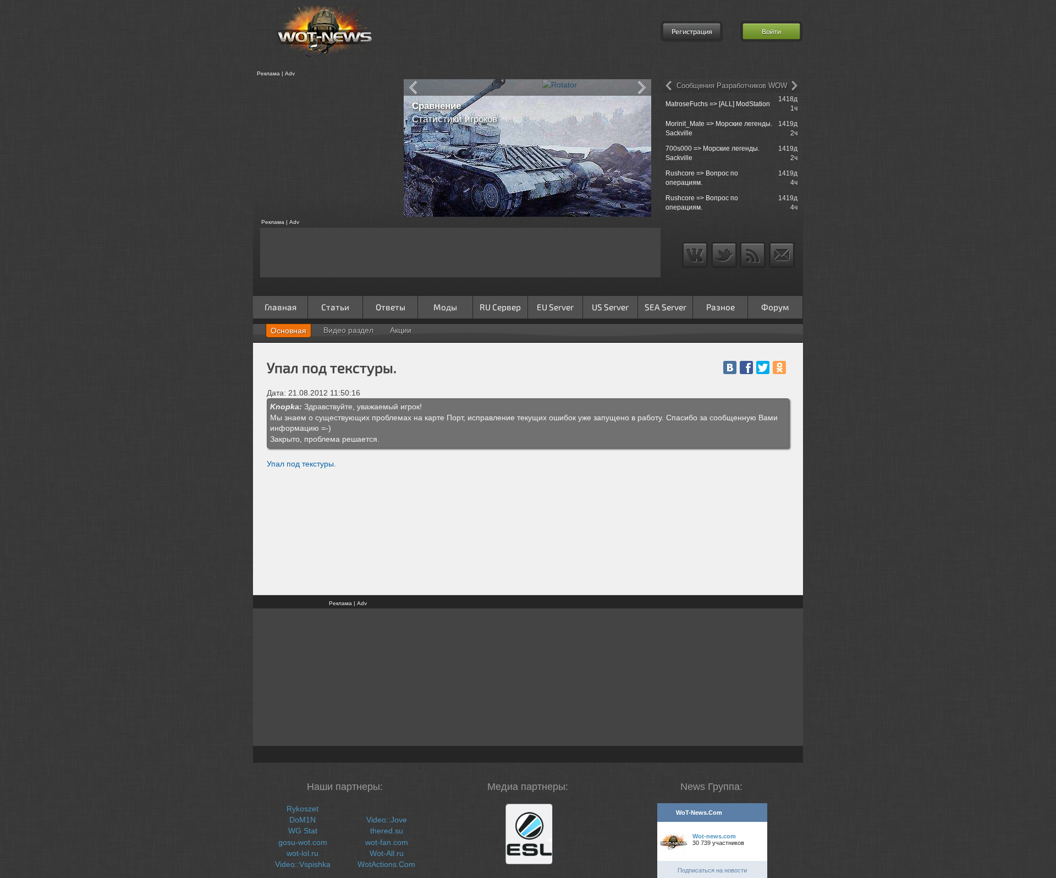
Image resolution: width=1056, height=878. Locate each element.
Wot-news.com (714, 836)
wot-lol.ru (302, 853)
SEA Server (665, 307)
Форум (775, 307)
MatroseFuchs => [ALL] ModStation (718, 104)
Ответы (390, 307)
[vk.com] (729, 367)
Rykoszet (302, 808)
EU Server (555, 307)
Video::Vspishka (303, 864)
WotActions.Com (386, 864)
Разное (720, 307)
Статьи (335, 307)
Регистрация (692, 31)
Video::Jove (386, 819)
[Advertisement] (324, 148)
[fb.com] (746, 367)
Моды (445, 307)
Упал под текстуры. (301, 463)
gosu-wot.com (302, 842)
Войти (771, 31)
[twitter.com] (762, 367)
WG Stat (302, 830)
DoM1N (302, 819)
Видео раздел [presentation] (348, 330)
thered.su (386, 830)
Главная (280, 307)
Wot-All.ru (387, 853)
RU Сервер (500, 307)
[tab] (288, 330)
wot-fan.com (386, 842)
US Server (610, 307)
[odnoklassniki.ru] (779, 367)
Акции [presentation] (400, 330)
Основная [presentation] (288, 330)
